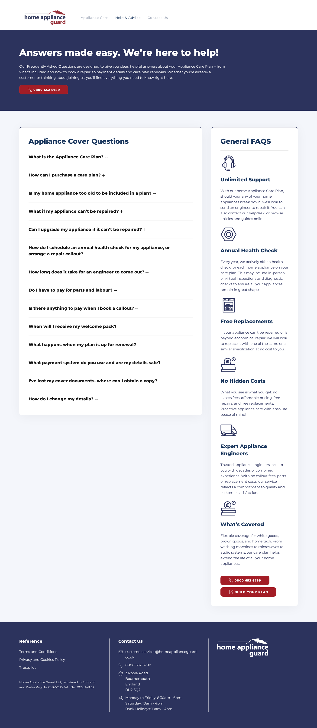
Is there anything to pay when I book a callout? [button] (82, 308)
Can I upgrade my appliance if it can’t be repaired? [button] (86, 229)
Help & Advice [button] (128, 18)
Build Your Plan (251, 592)
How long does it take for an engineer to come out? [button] (87, 272)
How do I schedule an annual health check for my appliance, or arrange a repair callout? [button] (99, 250)
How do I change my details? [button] (62, 399)
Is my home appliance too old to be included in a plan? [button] (91, 193)
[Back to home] (44, 18)
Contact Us (158, 18)
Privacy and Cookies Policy (42, 659)
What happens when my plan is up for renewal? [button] (83, 344)
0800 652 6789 (46, 90)
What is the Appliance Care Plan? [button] (67, 157)
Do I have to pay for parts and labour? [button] (71, 290)
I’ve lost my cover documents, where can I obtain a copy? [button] (93, 380)
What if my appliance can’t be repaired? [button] (74, 211)
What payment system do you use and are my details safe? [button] (95, 362)
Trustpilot (27, 667)
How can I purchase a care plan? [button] (65, 175)
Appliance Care (94, 18)
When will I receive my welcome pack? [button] (73, 326)
